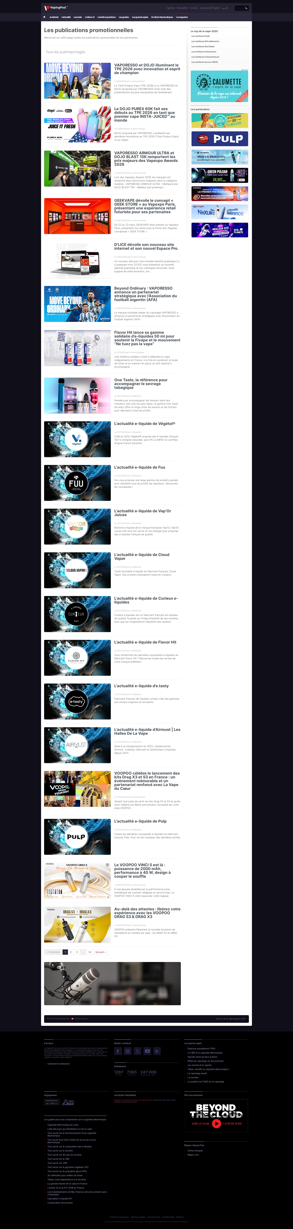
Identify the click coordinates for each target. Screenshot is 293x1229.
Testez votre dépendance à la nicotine (66, 1179)
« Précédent (53, 952)
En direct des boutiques (162, 17)
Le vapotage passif (197, 1073)
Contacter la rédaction (58, 1063)
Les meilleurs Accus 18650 (205, 62)
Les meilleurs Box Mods (203, 46)
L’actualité (66, 17)
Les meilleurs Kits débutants (205, 41)
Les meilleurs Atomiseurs (204, 51)
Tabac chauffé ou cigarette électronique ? (208, 1069)
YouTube (147, 1051)
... (83, 952)
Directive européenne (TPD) (201, 1048)
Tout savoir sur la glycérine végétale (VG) (68, 1167)
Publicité (180, 1217)
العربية (225, 8)
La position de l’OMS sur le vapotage (206, 1081)
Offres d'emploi (195, 1150)
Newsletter (182, 8)
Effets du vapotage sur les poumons (206, 1061)
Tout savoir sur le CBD (58, 1159)
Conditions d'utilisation (119, 1217)
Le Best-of (89, 17)
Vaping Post (68, 6)
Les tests (78, 17)
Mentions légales (138, 1217)
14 (89, 952)
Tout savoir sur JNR (57, 1163)
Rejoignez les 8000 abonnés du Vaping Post (133, 1100)
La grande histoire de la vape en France (67, 1183)
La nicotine (193, 1077)
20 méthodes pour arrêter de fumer (65, 1175)
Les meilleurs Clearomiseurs (205, 57)
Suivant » (100, 952)
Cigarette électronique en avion (63, 1124)
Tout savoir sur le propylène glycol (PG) (67, 1171)
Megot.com (193, 1154)
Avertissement (154, 1217)
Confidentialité (168, 1217)
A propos (204, 8)
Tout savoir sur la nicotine (60, 1150)
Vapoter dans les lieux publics (202, 1056)
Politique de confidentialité (155, 1221)
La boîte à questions (107, 17)
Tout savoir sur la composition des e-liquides (69, 1146)
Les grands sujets (140, 17)
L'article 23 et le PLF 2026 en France (65, 1187)
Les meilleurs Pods (201, 36)
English (216, 8)
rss (157, 1051)
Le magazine (182, 17)
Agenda (171, 8)
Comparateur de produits (60, 1202)
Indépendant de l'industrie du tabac (52, 1102)
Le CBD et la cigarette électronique (205, 1052)
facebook (118, 1051)
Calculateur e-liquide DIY (59, 1198)
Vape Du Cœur (68, 1102)
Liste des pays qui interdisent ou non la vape (69, 1129)
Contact (194, 8)
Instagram (128, 1051)
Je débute (53, 17)
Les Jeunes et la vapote (199, 1065)
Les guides (124, 17)
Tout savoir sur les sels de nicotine (64, 1154)
